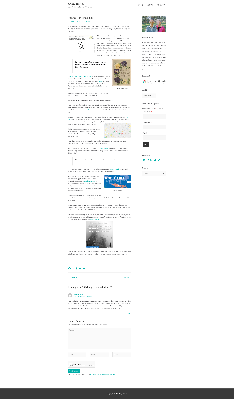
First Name (147, 112)
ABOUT (150, 5)
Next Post (127, 277)
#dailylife (78, 21)
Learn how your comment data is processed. (103, 374)
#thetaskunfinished (95, 219)
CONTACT (160, 5)
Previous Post (73, 277)
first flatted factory (89, 181)
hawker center (92, 110)
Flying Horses (76, 3)
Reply (129, 313)
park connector (104, 148)
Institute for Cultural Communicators (80, 76)
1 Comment (71, 21)
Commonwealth (114, 169)
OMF (100, 81)
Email (145, 133)
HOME (140, 5)
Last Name (147, 122)
